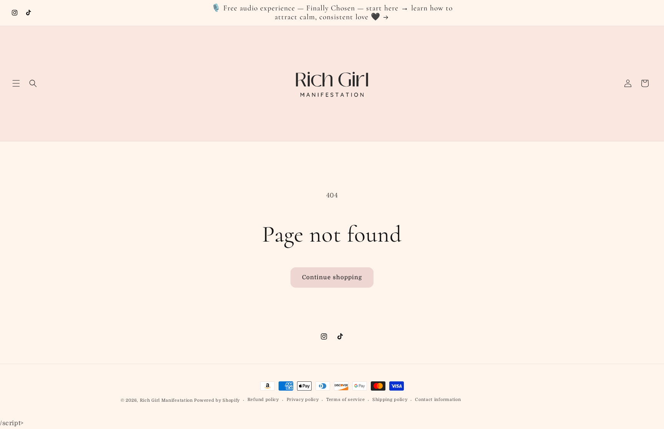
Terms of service (345, 399)
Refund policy (263, 399)
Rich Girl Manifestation (167, 400)
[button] (16, 83)
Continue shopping (332, 277)
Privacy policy (303, 399)
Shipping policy (390, 399)
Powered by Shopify (217, 400)
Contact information (438, 399)
